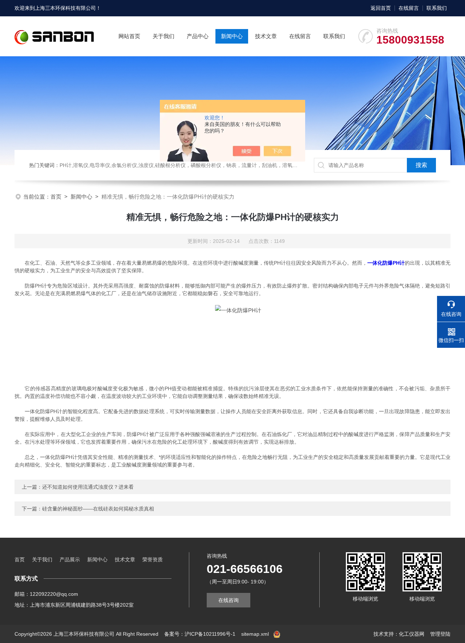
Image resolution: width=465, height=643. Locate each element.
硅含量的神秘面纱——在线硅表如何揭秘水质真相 (98, 509)
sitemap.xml (255, 634)
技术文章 (266, 36)
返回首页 (381, 8)
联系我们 (436, 8)
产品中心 (198, 36)
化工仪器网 (411, 634)
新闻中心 (232, 36)
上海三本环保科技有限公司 (65, 8)
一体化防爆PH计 (386, 263)
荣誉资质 (152, 559)
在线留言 (409, 8)
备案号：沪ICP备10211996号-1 (199, 634)
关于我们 (163, 36)
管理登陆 (440, 634)
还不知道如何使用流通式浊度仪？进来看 (88, 487)
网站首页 (129, 36)
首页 (55, 197)
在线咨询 (228, 600)
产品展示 (70, 559)
